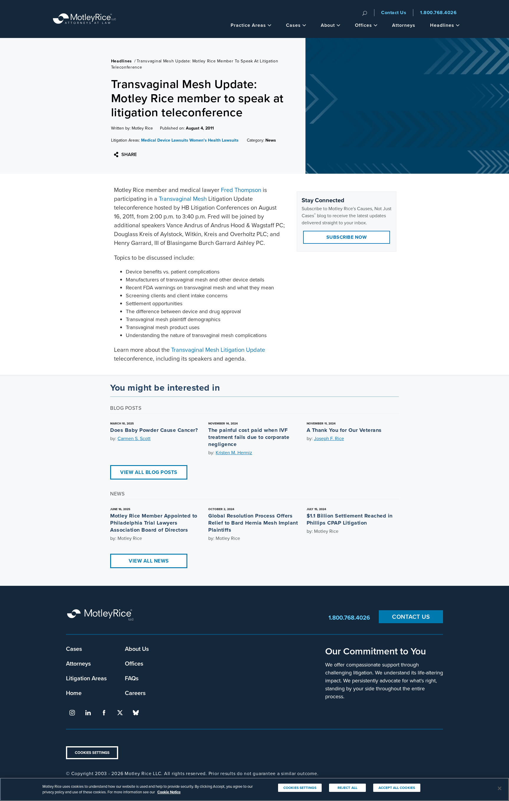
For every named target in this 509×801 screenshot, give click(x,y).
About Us (137, 648)
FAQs (131, 678)
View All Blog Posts (148, 472)
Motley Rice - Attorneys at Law (84, 19)
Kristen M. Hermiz (234, 452)
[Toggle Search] (364, 12)
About (328, 25)
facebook (104, 713)
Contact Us (393, 12)
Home (74, 693)
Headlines (442, 25)
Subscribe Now (346, 237)
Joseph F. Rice (329, 438)
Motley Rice (101, 617)
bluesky (136, 713)
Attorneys (403, 25)
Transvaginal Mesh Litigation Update (218, 349)
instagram (72, 713)
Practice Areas (248, 25)
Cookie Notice (169, 792)
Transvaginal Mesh (183, 198)
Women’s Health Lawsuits (214, 140)
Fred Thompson (241, 189)
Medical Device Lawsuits (164, 140)
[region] (254, 789)
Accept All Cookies (397, 787)
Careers (135, 693)
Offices (363, 25)
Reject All (347, 787)
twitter (120, 713)
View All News (149, 561)
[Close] (499, 788)
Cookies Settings (92, 752)
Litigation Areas (86, 678)
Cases (293, 25)
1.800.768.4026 (438, 12)
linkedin (88, 713)
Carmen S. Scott (134, 438)
